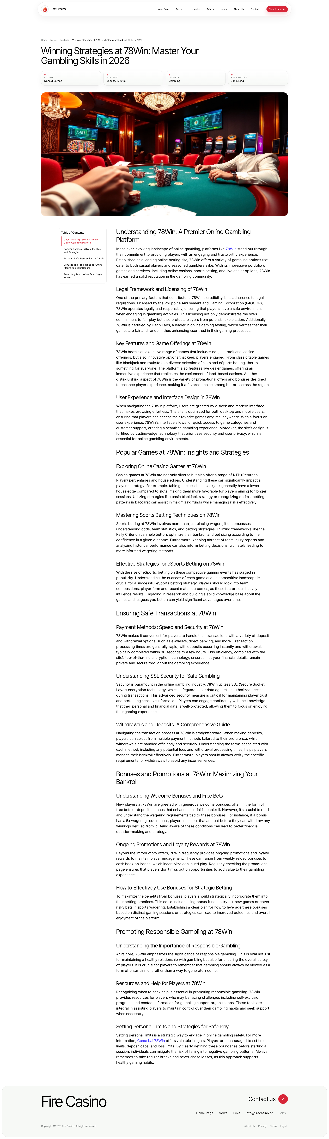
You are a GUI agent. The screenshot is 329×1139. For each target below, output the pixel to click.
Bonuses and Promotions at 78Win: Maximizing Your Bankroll (83, 266)
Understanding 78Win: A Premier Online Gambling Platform (81, 241)
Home (44, 40)
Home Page (204, 1113)
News (53, 40)
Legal (283, 1126)
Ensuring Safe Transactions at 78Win (84, 258)
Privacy (262, 1126)
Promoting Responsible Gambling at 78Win (83, 276)
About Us (249, 1126)
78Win (231, 249)
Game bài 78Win (151, 1041)
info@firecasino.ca (259, 1113)
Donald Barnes (53, 80)
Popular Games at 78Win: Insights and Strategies (82, 251)
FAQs (236, 1113)
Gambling (64, 40)
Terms (273, 1126)
